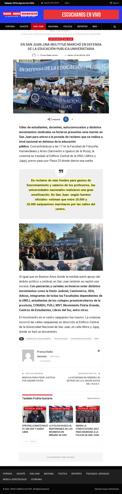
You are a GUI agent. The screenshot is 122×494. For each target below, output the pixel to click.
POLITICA (67, 26)
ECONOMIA (36, 479)
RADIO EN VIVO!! (51, 3)
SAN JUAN (38, 26)
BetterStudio (114, 489)
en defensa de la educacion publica (38, 339)
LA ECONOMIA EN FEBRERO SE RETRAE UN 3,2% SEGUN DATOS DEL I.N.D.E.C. (83, 380)
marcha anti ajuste (61, 339)
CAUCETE (23, 26)
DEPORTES (82, 26)
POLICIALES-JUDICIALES (35, 409)
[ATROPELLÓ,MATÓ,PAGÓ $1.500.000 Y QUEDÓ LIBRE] (34, 414)
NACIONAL (53, 26)
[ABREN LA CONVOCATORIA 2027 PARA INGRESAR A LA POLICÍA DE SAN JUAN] (88, 414)
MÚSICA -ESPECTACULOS (15, 479)
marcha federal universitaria (81, 339)
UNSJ (97, 339)
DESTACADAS (55, 39)
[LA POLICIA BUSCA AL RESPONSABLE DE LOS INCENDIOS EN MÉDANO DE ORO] (61, 414)
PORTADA (10, 26)
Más (67, 3)
